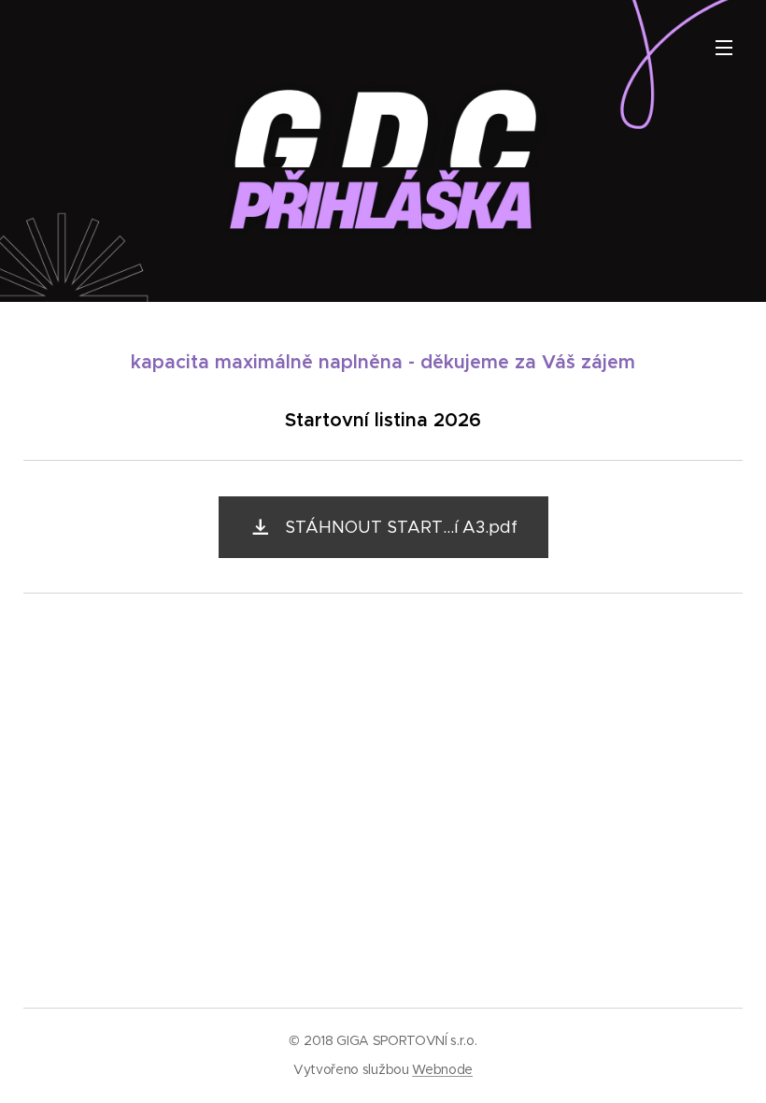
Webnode (442, 1069)
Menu (724, 46)
